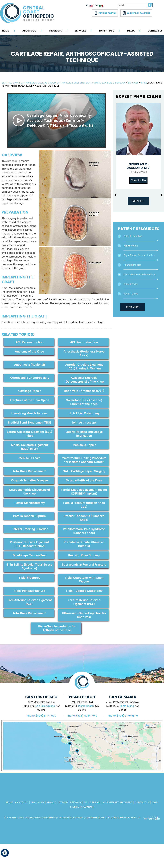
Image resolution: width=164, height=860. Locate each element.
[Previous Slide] (115, 195)
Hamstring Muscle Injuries (29, 413)
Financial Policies (132, 264)
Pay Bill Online (130, 293)
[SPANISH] (100, 6)
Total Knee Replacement (29, 471)
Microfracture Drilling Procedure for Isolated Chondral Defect (84, 460)
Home (5, 30)
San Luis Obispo (45, 705)
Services (80, 30)
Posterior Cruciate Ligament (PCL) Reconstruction (29, 544)
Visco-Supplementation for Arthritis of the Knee (57, 628)
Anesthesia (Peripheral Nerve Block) (84, 353)
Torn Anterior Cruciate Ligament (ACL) (29, 602)
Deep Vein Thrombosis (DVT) (84, 390)
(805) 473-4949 (86, 715)
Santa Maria (126, 705)
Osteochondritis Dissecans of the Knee (29, 491)
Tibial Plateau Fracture (29, 590)
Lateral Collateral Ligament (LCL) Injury (29, 433)
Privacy (51, 802)
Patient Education (132, 236)
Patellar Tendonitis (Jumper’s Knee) (84, 517)
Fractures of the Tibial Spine (29, 400)
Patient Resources (138, 229)
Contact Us (155, 30)
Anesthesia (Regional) (29, 364)
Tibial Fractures (29, 577)
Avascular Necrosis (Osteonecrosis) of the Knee (84, 379)
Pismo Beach (86, 705)
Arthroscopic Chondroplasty (29, 377)
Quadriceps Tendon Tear (29, 555)
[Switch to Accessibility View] (5, 853)
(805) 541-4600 (46, 715)
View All (138, 201)
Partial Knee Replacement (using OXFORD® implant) (84, 491)
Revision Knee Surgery (84, 555)
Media (131, 30)
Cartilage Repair (29, 390)
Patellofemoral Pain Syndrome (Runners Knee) (84, 531)
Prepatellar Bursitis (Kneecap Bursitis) (84, 544)
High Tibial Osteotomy (84, 413)
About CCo (22, 802)
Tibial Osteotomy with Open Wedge (84, 579)
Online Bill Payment (138, 13)
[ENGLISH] (89, 6)
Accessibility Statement (117, 802)
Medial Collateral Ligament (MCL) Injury (29, 446)
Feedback (76, 802)
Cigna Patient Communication (138, 255)
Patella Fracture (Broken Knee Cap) (84, 504)
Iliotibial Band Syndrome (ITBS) (29, 422)
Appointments (130, 245)
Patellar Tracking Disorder (30, 529)
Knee (144, 82)
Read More (132, 307)
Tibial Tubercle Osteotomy (84, 590)
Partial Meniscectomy (29, 502)
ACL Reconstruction (29, 342)
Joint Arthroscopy (84, 422)
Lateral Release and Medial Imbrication (84, 433)
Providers (55, 30)
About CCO (29, 30)
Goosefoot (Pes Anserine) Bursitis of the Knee (84, 402)
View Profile (138, 180)
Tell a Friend (92, 802)
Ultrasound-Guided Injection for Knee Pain (84, 615)
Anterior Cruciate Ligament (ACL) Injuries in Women (84, 366)
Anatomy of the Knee (29, 351)
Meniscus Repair (84, 445)
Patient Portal (107, 13)
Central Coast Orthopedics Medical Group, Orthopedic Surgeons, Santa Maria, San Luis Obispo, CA (63, 82)
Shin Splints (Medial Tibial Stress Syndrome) (29, 566)
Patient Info (106, 30)
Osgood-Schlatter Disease (29, 480)
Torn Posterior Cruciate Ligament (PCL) (84, 602)
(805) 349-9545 (127, 715)
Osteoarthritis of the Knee (84, 480)
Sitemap (63, 802)
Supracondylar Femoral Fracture (84, 564)
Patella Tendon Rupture (29, 516)
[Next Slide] (161, 195)
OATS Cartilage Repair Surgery (84, 471)
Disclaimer (37, 802)
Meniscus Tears (30, 458)
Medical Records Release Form (139, 274)
